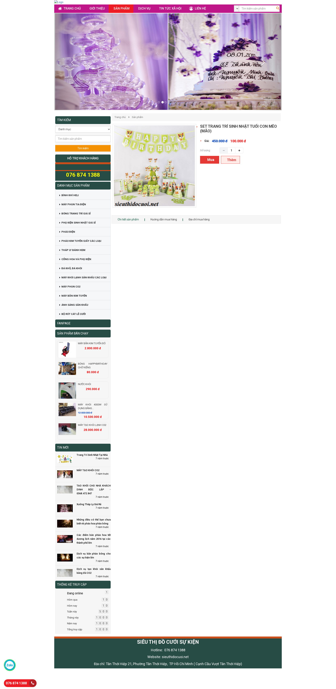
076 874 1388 (16, 683)
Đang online (75, 593)
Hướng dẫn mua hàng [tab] (163, 219)
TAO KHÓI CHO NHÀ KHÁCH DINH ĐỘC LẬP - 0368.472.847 (94, 489)
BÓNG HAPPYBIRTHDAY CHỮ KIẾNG (92, 365)
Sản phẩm (137, 117)
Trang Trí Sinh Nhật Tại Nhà (92, 454)
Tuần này (72, 611)
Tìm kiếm (83, 148)
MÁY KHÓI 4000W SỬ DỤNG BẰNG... (92, 406)
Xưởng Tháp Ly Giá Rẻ (89, 504)
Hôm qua (72, 599)
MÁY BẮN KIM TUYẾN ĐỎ (92, 343)
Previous (107, 169)
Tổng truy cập (74, 629)
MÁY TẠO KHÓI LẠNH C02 (92, 425)
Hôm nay (72, 605)
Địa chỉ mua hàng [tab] (199, 219)
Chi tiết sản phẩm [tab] (128, 219)
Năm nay (72, 623)
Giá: (206, 140)
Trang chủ (120, 117)
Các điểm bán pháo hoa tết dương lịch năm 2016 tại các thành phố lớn (94, 539)
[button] (71, 61)
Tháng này (73, 617)
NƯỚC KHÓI (84, 384)
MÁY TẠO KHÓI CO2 (88, 470)
